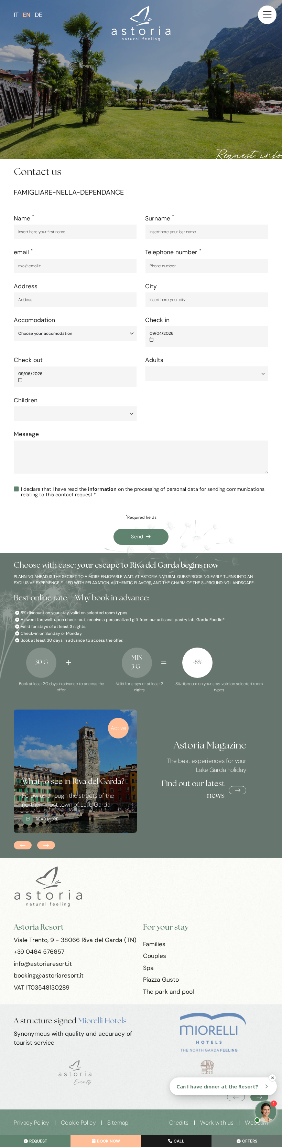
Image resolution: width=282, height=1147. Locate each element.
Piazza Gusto (161, 979)
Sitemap (118, 1122)
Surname (159, 218)
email (23, 252)
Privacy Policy (32, 1122)
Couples (154, 956)
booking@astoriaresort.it (49, 975)
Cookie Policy (78, 1122)
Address (25, 286)
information (102, 489)
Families (154, 944)
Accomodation (34, 320)
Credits (179, 1122)
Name (24, 218)
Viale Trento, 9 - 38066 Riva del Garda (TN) (75, 940)
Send (137, 537)
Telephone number (173, 252)
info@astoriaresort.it (43, 964)
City (151, 286)
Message (26, 434)
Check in (157, 320)
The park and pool (168, 991)
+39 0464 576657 (39, 951)
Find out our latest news (193, 790)
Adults (154, 360)
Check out (28, 360)
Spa (148, 968)
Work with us (217, 1122)
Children (25, 400)
